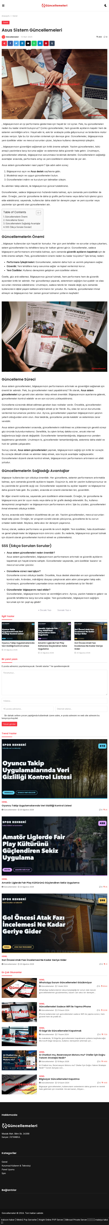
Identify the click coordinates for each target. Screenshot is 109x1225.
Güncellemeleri (12, 37)
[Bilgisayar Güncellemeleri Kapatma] (19, 1085)
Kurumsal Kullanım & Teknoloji (16, 1165)
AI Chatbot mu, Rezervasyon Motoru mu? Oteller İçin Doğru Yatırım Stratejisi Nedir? (72, 1056)
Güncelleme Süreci (15, 220)
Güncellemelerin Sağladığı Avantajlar (23, 223)
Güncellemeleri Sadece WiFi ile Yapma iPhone (65, 1006)
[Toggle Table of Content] (37, 212)
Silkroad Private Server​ (76, 1219)
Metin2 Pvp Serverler (26, 1219)
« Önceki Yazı (44, 610)
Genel (14, 16)
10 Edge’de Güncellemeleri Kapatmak (60, 1030)
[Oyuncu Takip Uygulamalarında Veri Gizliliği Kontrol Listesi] (18, 631)
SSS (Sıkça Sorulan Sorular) (18, 227)
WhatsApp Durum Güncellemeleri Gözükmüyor (65, 982)
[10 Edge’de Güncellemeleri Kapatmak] (19, 1036)
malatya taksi (101, 1219)
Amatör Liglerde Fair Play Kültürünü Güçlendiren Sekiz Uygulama (52, 646)
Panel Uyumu (8, 1169)
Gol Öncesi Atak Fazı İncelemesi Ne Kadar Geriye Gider (88, 646)
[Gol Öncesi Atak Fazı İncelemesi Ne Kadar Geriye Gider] (90, 631)
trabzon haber (8, 1219)
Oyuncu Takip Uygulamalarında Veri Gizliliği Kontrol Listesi (18, 644)
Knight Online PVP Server (51, 1219)
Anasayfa (6, 16)
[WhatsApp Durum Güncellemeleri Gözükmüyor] (19, 988)
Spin (4, 1173)
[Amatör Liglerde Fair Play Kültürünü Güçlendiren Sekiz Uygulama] (54, 631)
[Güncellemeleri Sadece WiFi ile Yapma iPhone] (19, 1012)
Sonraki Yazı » (64, 610)
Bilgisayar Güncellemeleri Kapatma (59, 1079)
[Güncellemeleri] (54, 5)
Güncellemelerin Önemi (16, 216)
